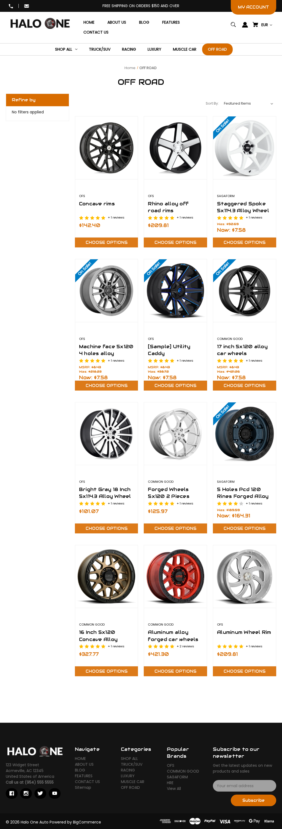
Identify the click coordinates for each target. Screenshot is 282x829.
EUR (265, 25)
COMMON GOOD (183, 771)
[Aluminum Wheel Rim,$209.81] (244, 576)
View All (174, 788)
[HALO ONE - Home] (34, 751)
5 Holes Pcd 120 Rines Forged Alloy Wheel (243, 496)
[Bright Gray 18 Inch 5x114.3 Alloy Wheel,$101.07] (106, 433)
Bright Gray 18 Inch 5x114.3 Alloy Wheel (105, 492)
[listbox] (248, 103)
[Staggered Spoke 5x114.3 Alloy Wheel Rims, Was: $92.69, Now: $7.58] (244, 147)
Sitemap (83, 787)
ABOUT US (84, 764)
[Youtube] (55, 793)
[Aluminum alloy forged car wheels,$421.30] (175, 576)
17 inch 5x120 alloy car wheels (242, 349)
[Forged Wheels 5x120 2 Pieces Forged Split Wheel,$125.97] (175, 433)
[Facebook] (12, 793)
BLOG (80, 770)
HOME (80, 758)
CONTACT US (87, 781)
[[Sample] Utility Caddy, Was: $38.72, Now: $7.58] (175, 290)
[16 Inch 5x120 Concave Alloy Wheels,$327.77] (106, 576)
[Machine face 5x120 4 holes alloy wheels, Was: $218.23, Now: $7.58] (106, 290)
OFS (170, 765)
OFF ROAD (130, 787)
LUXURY (128, 776)
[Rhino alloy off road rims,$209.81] (175, 147)
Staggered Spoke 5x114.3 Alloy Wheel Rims (243, 210)
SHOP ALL (129, 758)
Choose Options (107, 242)
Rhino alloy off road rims (168, 207)
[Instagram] (26, 793)
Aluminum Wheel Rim (244, 632)
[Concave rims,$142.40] (106, 147)
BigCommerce (87, 822)
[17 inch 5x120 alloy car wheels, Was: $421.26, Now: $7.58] (244, 290)
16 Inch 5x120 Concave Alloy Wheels (98, 639)
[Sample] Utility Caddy (169, 349)
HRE (170, 783)
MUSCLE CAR (132, 781)
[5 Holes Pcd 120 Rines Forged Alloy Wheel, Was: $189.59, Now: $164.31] (244, 433)
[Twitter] (40, 793)
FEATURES (84, 776)
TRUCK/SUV (131, 764)
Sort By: (212, 103)
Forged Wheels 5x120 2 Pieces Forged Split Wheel (174, 496)
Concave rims (97, 204)
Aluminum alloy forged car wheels (173, 635)
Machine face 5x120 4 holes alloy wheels (106, 353)
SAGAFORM (177, 777)
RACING (128, 770)
